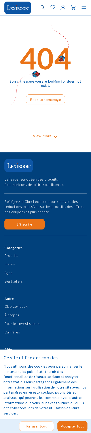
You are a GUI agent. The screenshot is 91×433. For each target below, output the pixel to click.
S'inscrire (24, 224)
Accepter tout (72, 426)
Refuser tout (36, 426)
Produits (11, 255)
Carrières (12, 332)
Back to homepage (45, 99)
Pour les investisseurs (22, 323)
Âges (8, 272)
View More (42, 136)
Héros (9, 264)
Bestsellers (13, 281)
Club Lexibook (16, 306)
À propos (11, 315)
